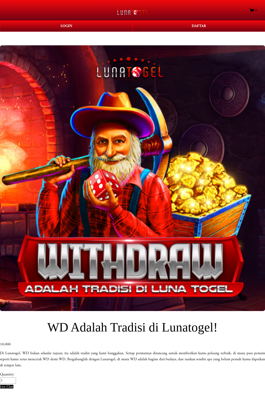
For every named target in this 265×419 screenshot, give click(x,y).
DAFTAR (199, 26)
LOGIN (66, 26)
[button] (6, 386)
